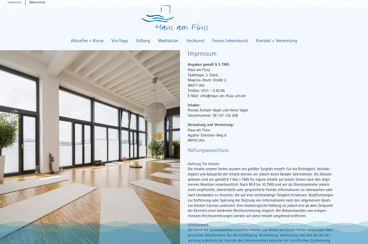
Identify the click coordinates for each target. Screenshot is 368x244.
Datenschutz (37, 2)
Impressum (15, 2)
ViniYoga (119, 41)
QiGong (143, 41)
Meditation (168, 41)
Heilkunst (195, 41)
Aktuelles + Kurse (87, 41)
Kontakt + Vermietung (276, 41)
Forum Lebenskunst (230, 41)
